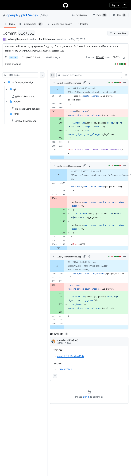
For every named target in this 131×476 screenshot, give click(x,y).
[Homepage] (65, 5)
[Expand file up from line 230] (57, 266)
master (13, 57)
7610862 (100, 57)
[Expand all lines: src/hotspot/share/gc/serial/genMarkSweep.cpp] (89, 256)
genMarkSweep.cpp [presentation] (26, 120)
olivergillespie (16, 39)
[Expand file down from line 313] (57, 157)
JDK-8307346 (64, 369)
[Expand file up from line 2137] (58, 175)
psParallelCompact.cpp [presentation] (27, 108)
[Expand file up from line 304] (57, 90)
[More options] (124, 82)
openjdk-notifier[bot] (67, 340)
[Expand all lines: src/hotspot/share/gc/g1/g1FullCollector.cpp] (89, 82)
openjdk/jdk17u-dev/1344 (70, 356)
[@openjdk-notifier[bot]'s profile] (53, 341)
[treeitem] (24, 100)
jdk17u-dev (29, 15)
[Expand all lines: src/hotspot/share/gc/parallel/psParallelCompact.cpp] (89, 166)
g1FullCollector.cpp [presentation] (25, 96)
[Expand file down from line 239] (57, 327)
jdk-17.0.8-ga (53, 57)
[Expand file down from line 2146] (58, 248)
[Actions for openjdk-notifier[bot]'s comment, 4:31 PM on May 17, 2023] (125, 340)
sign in (86, 396)
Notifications (81, 15)
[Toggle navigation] (6, 5)
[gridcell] (89, 90)
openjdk (12, 15)
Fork (101, 15)
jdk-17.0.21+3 (33, 57)
